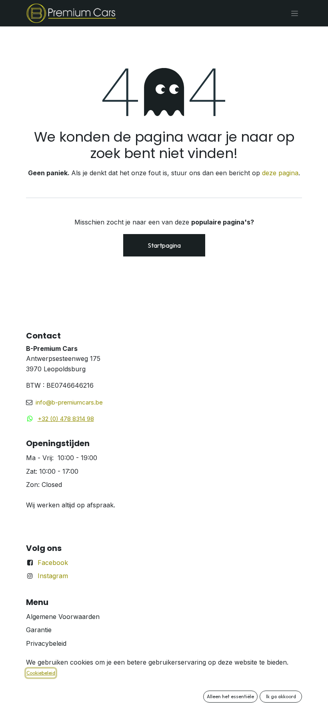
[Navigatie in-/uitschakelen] (294, 13)
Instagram (53, 576)
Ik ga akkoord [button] (281, 696)
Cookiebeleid (40, 673)
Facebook (53, 563)
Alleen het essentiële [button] (230, 696)
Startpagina (164, 245)
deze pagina (280, 173)
